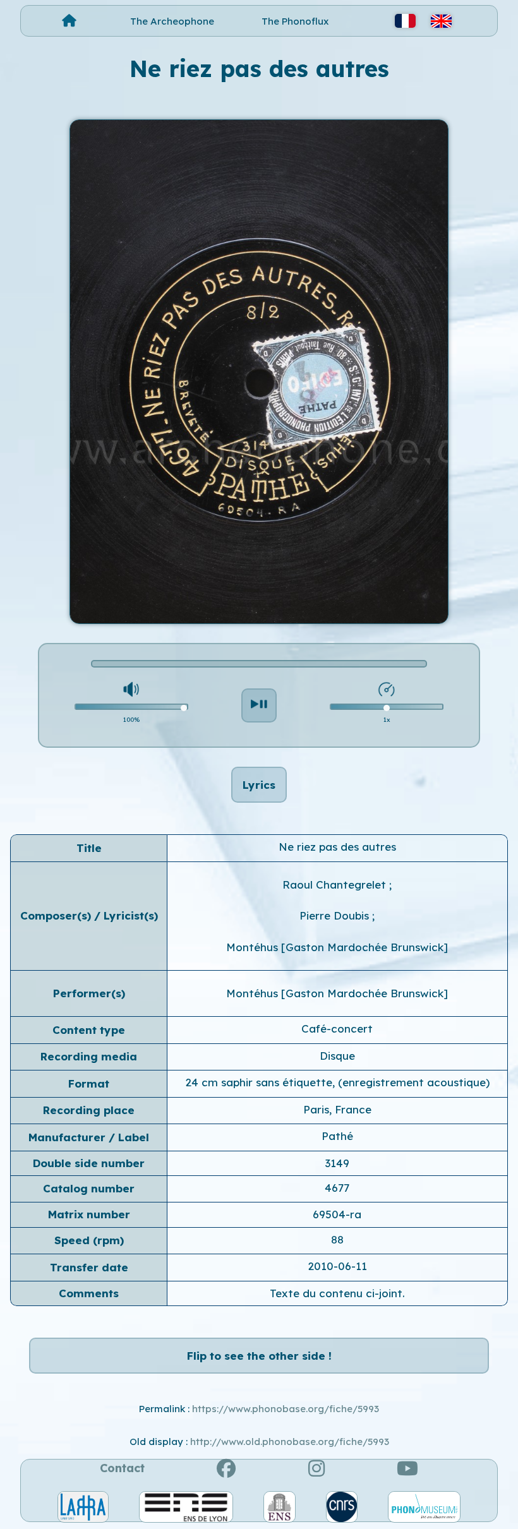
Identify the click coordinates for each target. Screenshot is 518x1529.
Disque (337, 1055)
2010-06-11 (337, 1266)
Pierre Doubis (335, 915)
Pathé (337, 1135)
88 (337, 1239)
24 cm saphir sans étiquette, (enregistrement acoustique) (337, 1082)
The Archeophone (172, 21)
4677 (337, 1187)
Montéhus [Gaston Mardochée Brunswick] (337, 947)
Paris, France (337, 1109)
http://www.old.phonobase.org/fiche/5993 (289, 1442)
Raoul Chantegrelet (335, 884)
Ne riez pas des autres (337, 846)
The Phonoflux (295, 21)
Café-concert (337, 1028)
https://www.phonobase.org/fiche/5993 (285, 1409)
